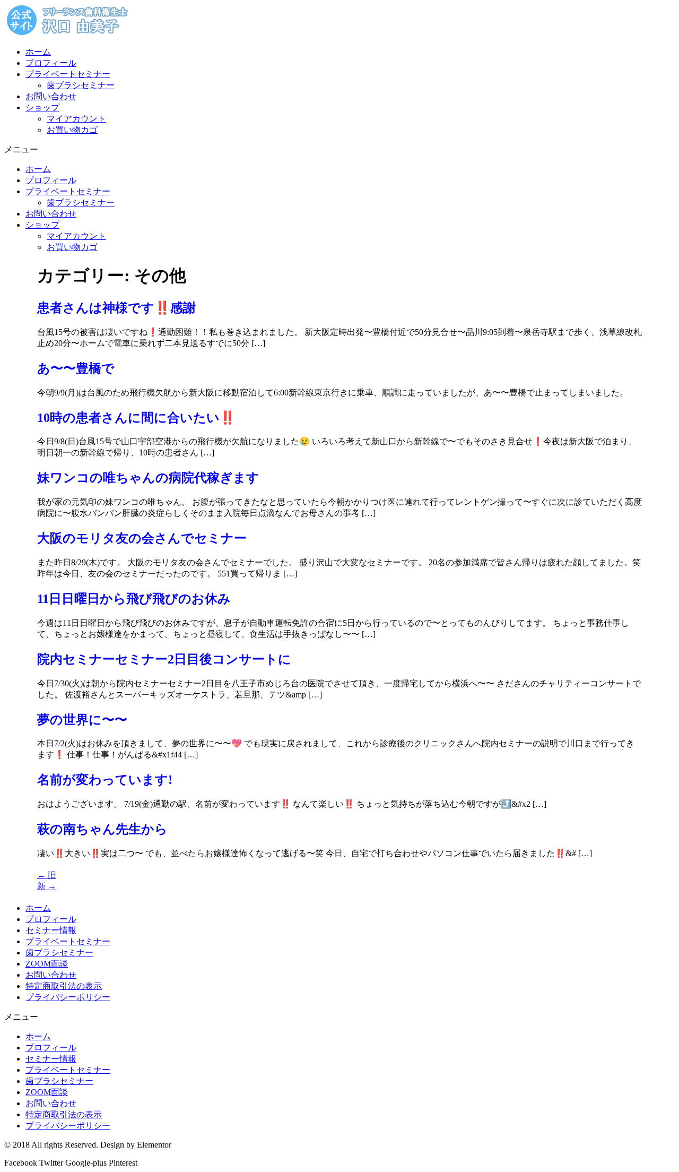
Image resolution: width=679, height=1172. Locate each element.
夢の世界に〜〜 (82, 720)
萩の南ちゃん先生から (102, 829)
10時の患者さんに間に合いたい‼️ (136, 418)
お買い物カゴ (72, 129)
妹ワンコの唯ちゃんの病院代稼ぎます (148, 478)
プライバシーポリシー (67, 997)
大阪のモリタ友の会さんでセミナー (142, 538)
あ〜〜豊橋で (76, 368)
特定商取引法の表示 (63, 985)
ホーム (38, 51)
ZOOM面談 (46, 963)
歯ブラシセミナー (81, 85)
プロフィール (50, 62)
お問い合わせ (50, 96)
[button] (339, 150)
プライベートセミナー (67, 74)
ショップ (42, 107)
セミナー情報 (50, 930)
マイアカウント (76, 118)
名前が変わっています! (104, 780)
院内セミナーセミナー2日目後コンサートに (164, 659)
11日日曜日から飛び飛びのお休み (134, 599)
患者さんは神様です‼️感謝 (116, 308)
